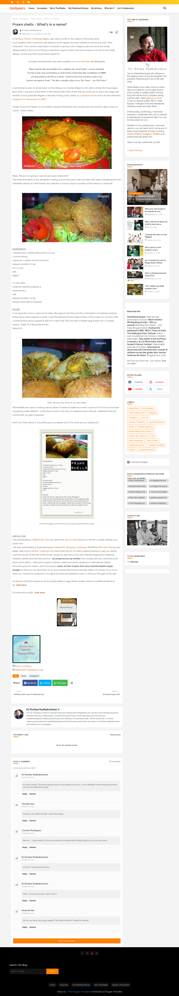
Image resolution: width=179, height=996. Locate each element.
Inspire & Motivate (156, 422)
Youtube (156, 134)
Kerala (131, 427)
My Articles (96, 8)
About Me (64, 985)
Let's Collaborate (125, 8)
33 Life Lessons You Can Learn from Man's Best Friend (160, 498)
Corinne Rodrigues (31, 830)
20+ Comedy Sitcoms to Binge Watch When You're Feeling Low (155, 262)
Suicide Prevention (136, 445)
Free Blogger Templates (79, 992)
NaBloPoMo (38, 539)
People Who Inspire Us (138, 436)
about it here (71, 539)
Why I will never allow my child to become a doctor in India (156, 224)
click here (39, 592)
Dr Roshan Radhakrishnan (41, 709)
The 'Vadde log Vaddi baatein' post (154, 287)
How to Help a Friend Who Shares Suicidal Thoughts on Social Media (138, 492)
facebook (139, 382)
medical (132, 450)
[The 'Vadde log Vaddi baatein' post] (135, 289)
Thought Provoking (156, 445)
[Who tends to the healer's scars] (135, 250)
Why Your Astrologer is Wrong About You (138, 498)
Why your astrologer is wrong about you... (155, 210)
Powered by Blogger (139, 462)
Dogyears (153, 413)
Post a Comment (67, 941)
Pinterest (138, 134)
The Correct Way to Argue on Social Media (160, 492)
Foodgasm (24, 19)
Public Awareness (136, 441)
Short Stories (152, 441)
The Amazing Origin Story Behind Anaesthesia (138, 503)
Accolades (42, 8)
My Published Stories (78, 8)
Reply (24, 794)
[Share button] (71, 683)
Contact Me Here (134, 150)
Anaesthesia (134, 408)
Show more (115, 735)
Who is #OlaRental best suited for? (156, 274)
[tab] (31, 8)
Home (31, 8)
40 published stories (87, 95)
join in (85, 539)
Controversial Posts (137, 413)
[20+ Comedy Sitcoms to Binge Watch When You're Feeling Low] (135, 263)
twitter (160, 389)
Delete (33, 794)
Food (24, 676)
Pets (153, 436)
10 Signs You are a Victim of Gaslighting (160, 486)
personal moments (147, 450)
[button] (165, 8)
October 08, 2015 (28, 777)
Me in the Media (58, 8)
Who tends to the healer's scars (153, 248)
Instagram (147, 134)
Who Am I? (109, 8)
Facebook (31, 683)
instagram (160, 382)
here (20, 543)
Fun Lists (145, 418)
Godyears (17, 8)
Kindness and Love (145, 427)
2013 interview (83, 61)
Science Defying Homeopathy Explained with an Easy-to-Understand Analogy (160, 503)
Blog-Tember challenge (30, 39)
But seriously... (149, 408)
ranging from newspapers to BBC (29, 99)
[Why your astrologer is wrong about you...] (135, 212)
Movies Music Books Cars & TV (141, 431)
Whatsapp (61, 683)
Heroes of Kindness (137, 422)
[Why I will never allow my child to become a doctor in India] (135, 225)
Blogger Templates (113, 992)
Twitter (46, 683)
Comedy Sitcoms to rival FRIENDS (156, 236)
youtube (138, 389)
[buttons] (12, 2)
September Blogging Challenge (71, 547)
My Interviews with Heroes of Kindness (138, 486)
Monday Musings (107, 547)
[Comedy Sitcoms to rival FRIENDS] (135, 238)
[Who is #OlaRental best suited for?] (135, 276)
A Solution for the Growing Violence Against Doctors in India (160, 480)
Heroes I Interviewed (120, 985)
